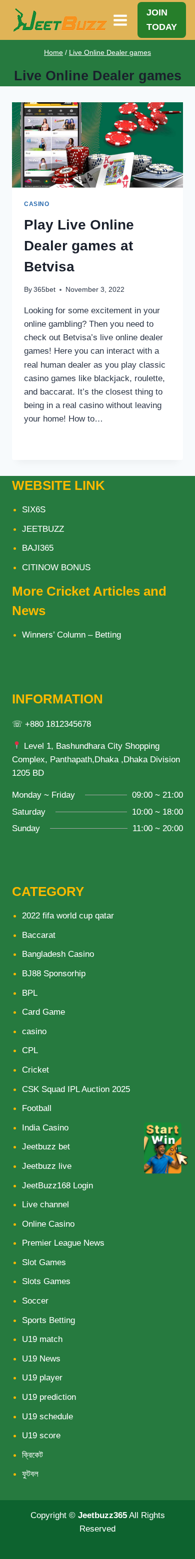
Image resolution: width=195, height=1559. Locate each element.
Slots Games (46, 1281)
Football (37, 1108)
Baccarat (39, 935)
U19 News (41, 1358)
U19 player (42, 1377)
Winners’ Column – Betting (71, 635)
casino (37, 204)
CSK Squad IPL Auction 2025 (76, 1089)
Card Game (43, 1012)
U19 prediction (49, 1397)
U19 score (41, 1435)
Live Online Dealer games (110, 52)
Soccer (35, 1301)
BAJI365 (38, 548)
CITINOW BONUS (56, 567)
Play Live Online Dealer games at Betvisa (79, 245)
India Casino (45, 1127)
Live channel (45, 1204)
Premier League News (63, 1243)
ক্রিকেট (32, 1455)
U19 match (42, 1339)
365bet (45, 289)
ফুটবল (30, 1474)
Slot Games (44, 1262)
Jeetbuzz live (47, 1166)
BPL (30, 993)
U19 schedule (47, 1416)
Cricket (35, 1070)
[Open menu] (120, 19)
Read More (52, 441)
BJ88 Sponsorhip (54, 973)
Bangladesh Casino (58, 954)
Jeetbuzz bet (46, 1146)
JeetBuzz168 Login (57, 1185)
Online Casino (48, 1224)
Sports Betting (48, 1320)
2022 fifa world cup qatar (68, 915)
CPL (30, 1050)
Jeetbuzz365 (102, 1515)
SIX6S (34, 509)
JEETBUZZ (43, 529)
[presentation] (97, 145)
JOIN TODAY (161, 19)
